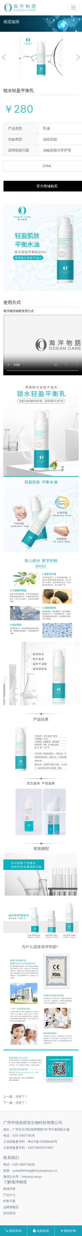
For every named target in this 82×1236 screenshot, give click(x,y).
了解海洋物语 (15, 1182)
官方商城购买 (47, 186)
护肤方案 (9, 1201)
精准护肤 (9, 1189)
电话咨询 (14, 1231)
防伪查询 (9, 1213)
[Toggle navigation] (73, 8)
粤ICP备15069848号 (42, 1141)
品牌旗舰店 (11, 1207)
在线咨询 (42, 1231)
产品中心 (9, 1195)
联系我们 (11, 1157)
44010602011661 (40, 1147)
